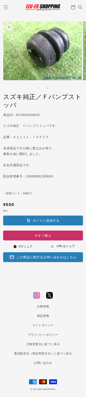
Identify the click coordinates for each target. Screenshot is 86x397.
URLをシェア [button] (65, 246)
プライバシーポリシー (43, 334)
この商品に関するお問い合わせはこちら (43, 257)
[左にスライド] (38, 88)
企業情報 (43, 306)
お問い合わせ (43, 363)
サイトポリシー (43, 325)
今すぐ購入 (43, 235)
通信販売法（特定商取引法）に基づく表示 (43, 353)
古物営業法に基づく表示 (43, 344)
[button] (5, 7)
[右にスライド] (47, 88)
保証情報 (43, 315)
